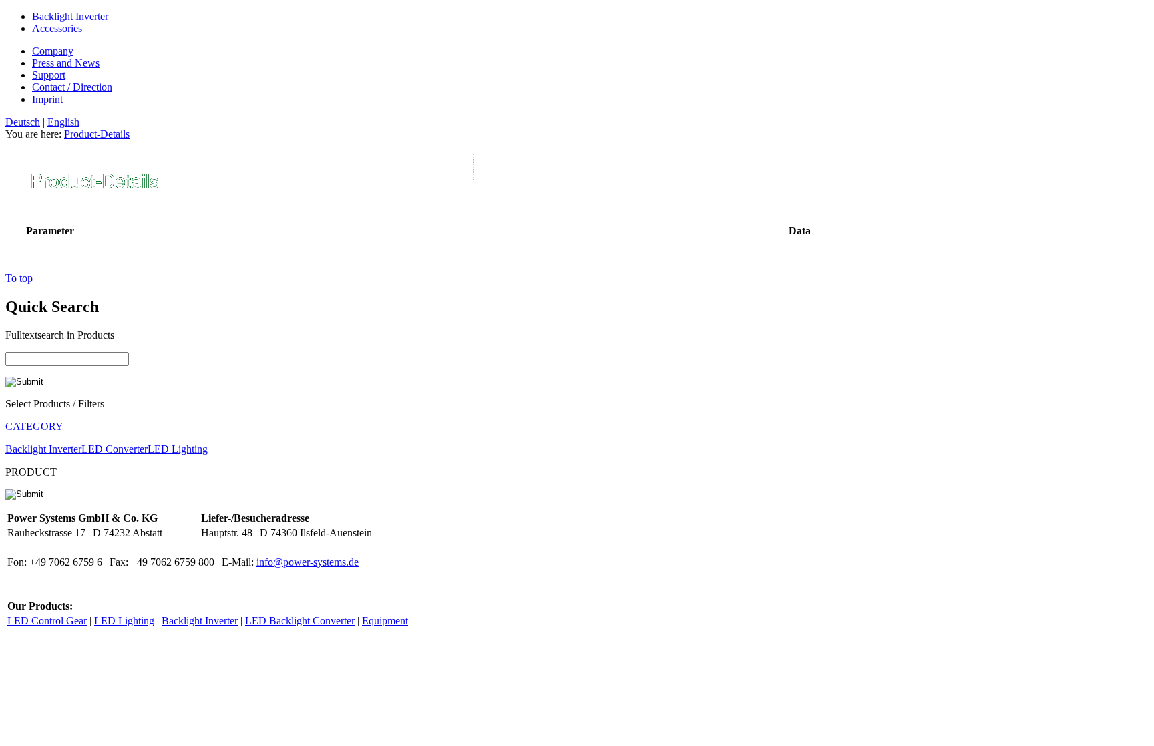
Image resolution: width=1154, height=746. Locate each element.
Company (52, 51)
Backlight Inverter (70, 16)
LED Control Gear (47, 620)
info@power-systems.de (307, 562)
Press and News (66, 63)
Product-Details (97, 134)
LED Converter (114, 449)
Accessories (57, 28)
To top (19, 278)
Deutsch (22, 122)
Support (48, 75)
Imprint (47, 99)
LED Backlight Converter (300, 620)
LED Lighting (178, 449)
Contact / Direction (72, 87)
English (63, 122)
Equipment (385, 620)
